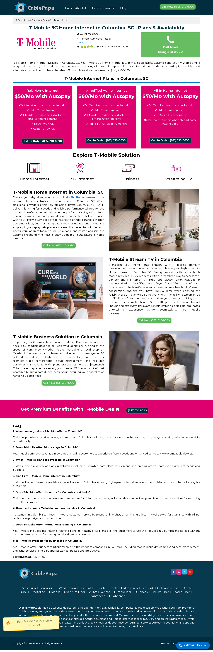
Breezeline (37, 591)
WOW (93, 591)
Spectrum (29, 588)
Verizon (105, 591)
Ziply (102, 588)
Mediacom (130, 588)
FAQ (173, 643)
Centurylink (47, 588)
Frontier (114, 588)
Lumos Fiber (122, 591)
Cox (82, 588)
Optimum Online (168, 588)
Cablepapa (37, 643)
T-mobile (36, 20)
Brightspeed (97, 596)
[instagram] (179, 572)
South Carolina (50, 20)
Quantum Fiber (74, 591)
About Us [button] (81, 8)
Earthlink (147, 588)
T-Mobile (55, 591)
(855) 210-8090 (177, 6)
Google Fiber (181, 591)
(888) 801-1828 (86, 42)
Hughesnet (117, 596)
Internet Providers (104, 8)
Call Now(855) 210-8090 (170, 49)
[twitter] (184, 571)
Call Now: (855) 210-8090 (58, 245)
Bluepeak (141, 591)
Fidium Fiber (160, 591)
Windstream (67, 588)
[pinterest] (190, 572)
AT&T (91, 588)
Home (69, 8)
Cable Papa (23, 20)
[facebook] (173, 572)
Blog (123, 8)
